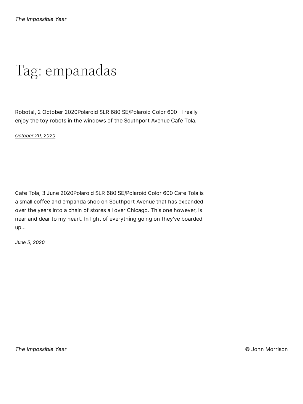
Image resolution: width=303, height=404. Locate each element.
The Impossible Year (41, 19)
